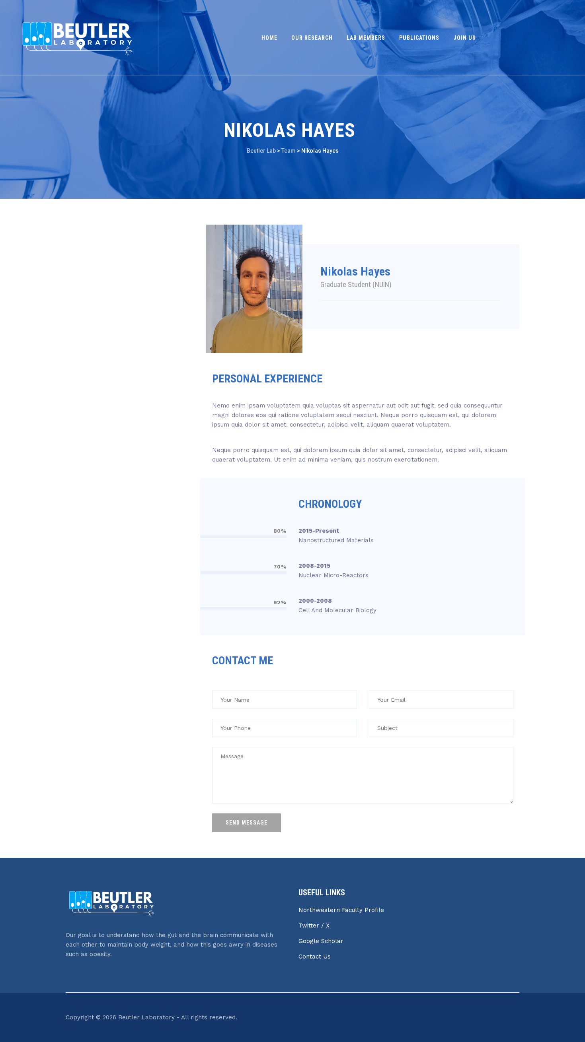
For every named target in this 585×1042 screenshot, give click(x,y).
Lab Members (366, 38)
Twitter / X (314, 925)
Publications (419, 38)
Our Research (312, 38)
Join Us (464, 38)
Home (269, 38)
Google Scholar (320, 941)
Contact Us (314, 956)
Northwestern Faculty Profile (341, 910)
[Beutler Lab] (78, 38)
